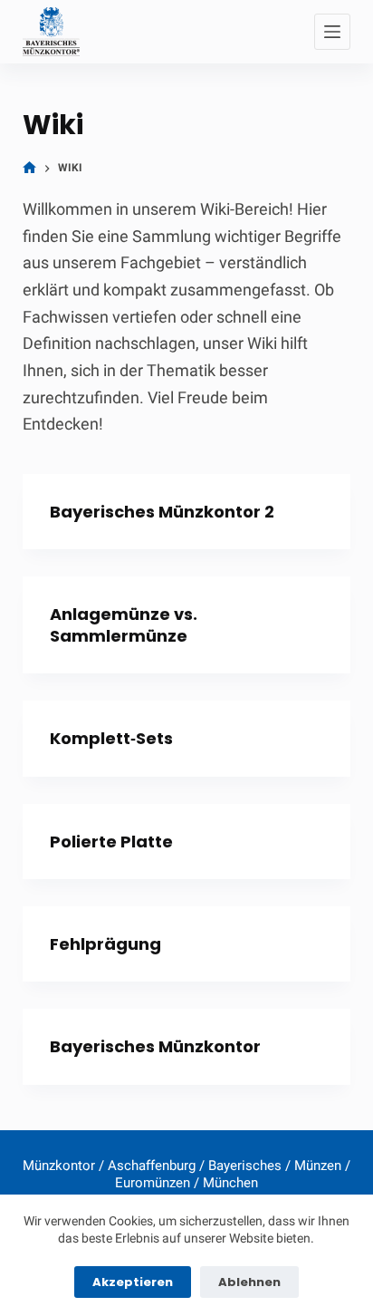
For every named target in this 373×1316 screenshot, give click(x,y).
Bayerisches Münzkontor (155, 1046)
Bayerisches (245, 1165)
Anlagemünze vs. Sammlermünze (123, 624)
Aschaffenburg (152, 1165)
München (230, 1183)
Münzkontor (59, 1165)
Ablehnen (249, 1282)
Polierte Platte (111, 841)
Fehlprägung (105, 944)
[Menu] (332, 32)
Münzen (317, 1165)
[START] (29, 168)
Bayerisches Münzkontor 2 (162, 511)
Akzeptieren (132, 1282)
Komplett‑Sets (111, 738)
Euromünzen (152, 1183)
